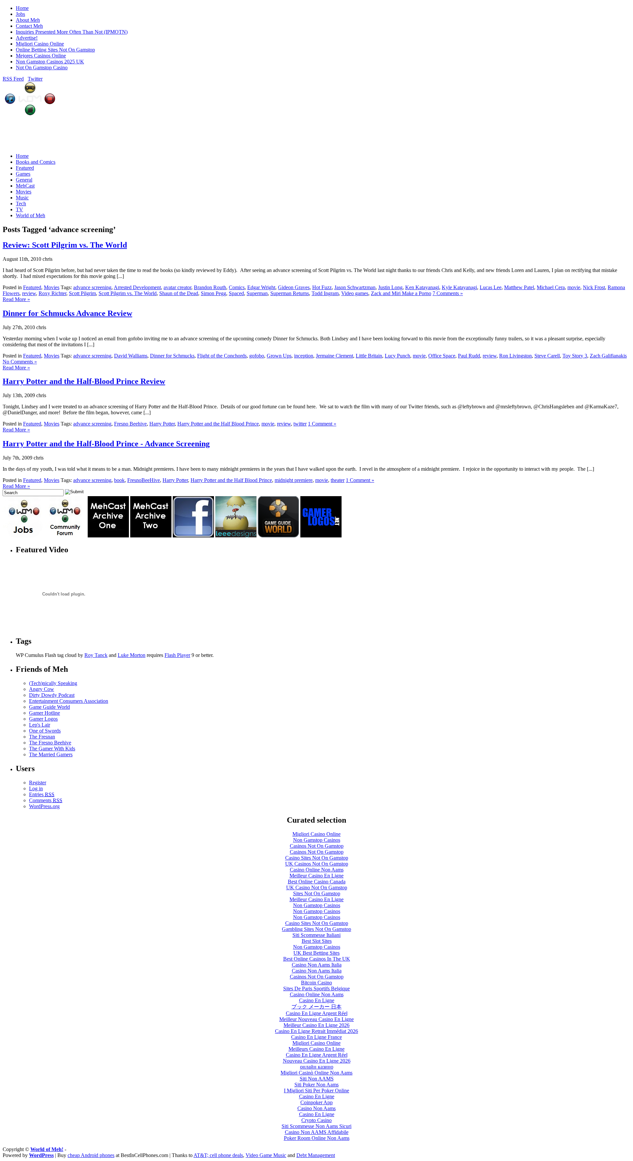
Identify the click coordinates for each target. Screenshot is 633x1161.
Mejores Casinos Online (41, 55)
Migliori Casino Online (40, 44)
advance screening (92, 287)
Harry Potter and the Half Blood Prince (218, 424)
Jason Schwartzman (355, 287)
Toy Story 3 (574, 356)
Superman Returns (289, 293)
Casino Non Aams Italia (317, 965)
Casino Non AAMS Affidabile (316, 1132)
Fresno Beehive (130, 424)
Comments (45, 800)
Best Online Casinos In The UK (316, 959)
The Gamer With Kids (52, 748)
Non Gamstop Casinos (316, 840)
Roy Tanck (95, 655)
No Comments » (20, 361)
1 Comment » (322, 424)
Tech (21, 203)
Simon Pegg (213, 293)
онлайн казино (316, 1067)
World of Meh (30, 215)
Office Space (441, 356)
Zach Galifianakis (608, 356)
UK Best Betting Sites (316, 953)
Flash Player (177, 655)
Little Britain (369, 356)
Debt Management (315, 1155)
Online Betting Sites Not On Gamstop (55, 49)
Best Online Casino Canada (317, 881)
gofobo (256, 356)
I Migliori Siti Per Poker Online (316, 1090)
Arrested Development (137, 287)
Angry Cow (41, 689)
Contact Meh (29, 26)
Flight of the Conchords (222, 356)
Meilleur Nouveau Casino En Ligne (316, 1019)
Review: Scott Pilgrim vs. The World (65, 245)
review (29, 293)
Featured (25, 168)
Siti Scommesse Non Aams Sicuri (316, 1126)
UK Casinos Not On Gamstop (316, 864)
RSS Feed (13, 79)
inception (303, 356)
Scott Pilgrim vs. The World (128, 293)
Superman (257, 293)
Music (22, 197)
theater (338, 480)
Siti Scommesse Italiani (316, 935)
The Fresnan (42, 736)
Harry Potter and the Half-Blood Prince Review (84, 381)
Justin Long (390, 287)
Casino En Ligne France (316, 1037)
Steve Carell (547, 356)
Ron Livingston (515, 356)
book (119, 480)
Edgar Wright (261, 287)
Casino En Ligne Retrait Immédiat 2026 (316, 1031)
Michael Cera (551, 287)
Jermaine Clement (334, 356)
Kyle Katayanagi (459, 287)
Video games (354, 293)
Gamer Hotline (44, 713)
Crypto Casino (316, 1120)
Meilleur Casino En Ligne (316, 875)
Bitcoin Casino (316, 982)
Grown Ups (279, 356)
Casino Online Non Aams (317, 869)
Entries (41, 794)
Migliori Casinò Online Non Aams (316, 1073)
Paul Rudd (469, 356)
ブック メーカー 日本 (316, 1006)
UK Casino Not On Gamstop (316, 887)
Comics (237, 287)
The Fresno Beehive (50, 742)
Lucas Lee (490, 287)
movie (573, 287)
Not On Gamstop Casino (42, 67)
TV (19, 209)
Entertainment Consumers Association (68, 701)
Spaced (236, 293)
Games (23, 174)
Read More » (16, 299)
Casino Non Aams (316, 1108)
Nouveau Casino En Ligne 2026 (316, 1061)
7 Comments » (448, 293)
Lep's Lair (39, 725)
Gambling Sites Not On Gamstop (316, 929)
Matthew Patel (519, 287)
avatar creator (177, 287)
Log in (36, 788)
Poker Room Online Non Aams (316, 1138)
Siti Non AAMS (317, 1078)
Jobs (20, 14)
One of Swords (45, 731)
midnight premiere (294, 480)
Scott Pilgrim (82, 293)
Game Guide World (49, 707)
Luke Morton (131, 655)
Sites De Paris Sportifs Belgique (316, 988)
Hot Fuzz (322, 287)
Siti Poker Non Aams (316, 1084)
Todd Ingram (325, 293)
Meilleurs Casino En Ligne (316, 1049)
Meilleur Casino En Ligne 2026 (316, 1025)
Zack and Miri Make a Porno (401, 293)
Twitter (35, 79)
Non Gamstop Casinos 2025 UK (50, 61)
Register (37, 782)
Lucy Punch (397, 356)
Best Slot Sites (317, 941)
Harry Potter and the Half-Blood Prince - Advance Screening (106, 443)
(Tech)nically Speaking (53, 683)
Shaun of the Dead (178, 293)
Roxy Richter (52, 293)
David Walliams (130, 356)
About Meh (28, 20)
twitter (300, 424)
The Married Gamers (51, 754)
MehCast (25, 185)
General (24, 180)
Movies (23, 191)
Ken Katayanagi (422, 287)
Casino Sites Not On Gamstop (316, 858)
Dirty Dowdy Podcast (52, 695)
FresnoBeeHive (143, 480)
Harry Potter (162, 424)
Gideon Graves (294, 287)
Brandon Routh (210, 287)
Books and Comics (35, 162)
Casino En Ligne (316, 1000)
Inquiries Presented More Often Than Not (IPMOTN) (72, 32)
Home (22, 8)
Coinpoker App (316, 1102)
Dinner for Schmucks (172, 356)
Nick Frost (594, 287)
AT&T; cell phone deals (218, 1155)
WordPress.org (44, 806)
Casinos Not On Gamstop (317, 846)
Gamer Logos (43, 719)
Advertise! (27, 38)
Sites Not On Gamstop (316, 893)
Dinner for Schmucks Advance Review (67, 313)
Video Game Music (266, 1155)
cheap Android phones (91, 1155)
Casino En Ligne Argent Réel (316, 1013)
